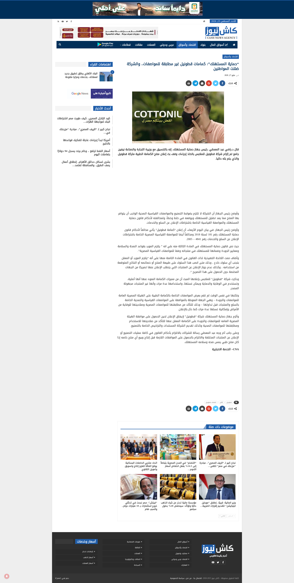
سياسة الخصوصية (177, 578)
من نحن (189, 578)
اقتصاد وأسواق (187, 44)
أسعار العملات (87, 563)
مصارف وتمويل (181, 553)
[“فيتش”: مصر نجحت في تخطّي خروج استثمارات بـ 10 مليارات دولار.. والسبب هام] (139, 487)
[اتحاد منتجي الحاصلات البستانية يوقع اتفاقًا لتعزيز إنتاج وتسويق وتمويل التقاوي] (139, 447)
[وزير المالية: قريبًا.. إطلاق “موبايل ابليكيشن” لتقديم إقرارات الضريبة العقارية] (217, 487)
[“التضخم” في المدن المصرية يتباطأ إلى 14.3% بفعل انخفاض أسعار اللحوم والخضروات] (178, 447)
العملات (151, 44)
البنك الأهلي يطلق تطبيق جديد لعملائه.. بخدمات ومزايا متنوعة (81, 75)
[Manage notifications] (6, 576)
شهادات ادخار (87, 551)
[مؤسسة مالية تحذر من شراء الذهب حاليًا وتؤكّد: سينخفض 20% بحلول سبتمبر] (178, 487)
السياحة (137, 565)
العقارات (184, 565)
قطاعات (126, 44)
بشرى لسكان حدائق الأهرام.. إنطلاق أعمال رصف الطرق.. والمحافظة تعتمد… (86, 163)
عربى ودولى (167, 44)
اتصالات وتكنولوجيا (132, 559)
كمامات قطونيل (211, 402)
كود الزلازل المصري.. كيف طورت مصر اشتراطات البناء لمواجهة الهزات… (83, 120)
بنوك (202, 44)
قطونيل (229, 402)
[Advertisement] (178, 185)
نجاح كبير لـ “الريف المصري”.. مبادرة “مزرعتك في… (84, 131)
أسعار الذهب (88, 557)
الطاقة (137, 547)
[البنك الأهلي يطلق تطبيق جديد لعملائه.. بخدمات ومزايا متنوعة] (106, 77)
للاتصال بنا (197, 578)
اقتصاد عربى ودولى (179, 559)
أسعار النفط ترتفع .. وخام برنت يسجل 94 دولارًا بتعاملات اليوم (83, 153)
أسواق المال (217, 44)
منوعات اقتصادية (133, 541)
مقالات (139, 44)
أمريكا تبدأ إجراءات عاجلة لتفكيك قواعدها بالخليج (86, 142)
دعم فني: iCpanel (62, 578)
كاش (221, 402)
